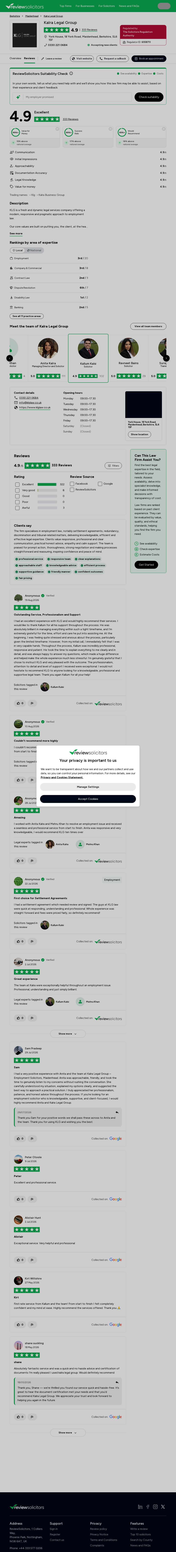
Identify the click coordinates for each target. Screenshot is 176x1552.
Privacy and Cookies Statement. (62, 777)
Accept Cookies (88, 799)
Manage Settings (88, 786)
